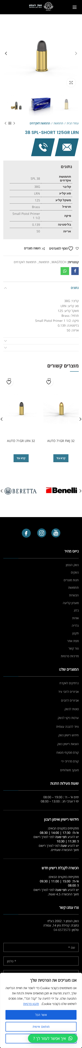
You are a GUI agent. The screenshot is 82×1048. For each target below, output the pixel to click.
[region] (41, 1010)
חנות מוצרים (71, 580)
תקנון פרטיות (31, 1004)
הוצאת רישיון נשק (68, 744)
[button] (53, 1038)
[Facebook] (75, 271)
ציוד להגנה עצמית (67, 726)
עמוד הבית (73, 123)
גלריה (75, 625)
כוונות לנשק (72, 709)
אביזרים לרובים (70, 700)
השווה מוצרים (32, 248)
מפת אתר (73, 641)
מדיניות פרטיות (70, 656)
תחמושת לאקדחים (40, 123)
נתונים (75, 288)
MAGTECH (59, 262)
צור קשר (73, 648)
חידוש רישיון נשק (68, 735)
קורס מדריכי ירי (70, 761)
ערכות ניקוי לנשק (68, 718)
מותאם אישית (41, 1026)
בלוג (76, 610)
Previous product (14, 123)
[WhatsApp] (65, 271)
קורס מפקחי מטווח (67, 752)
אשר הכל (41, 1015)
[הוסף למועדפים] (49, 382)
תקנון (75, 633)
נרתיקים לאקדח (69, 683)
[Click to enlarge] (71, 82)
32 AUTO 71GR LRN (21, 441)
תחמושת (58, 123)
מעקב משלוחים (69, 770)
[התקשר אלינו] (43, 147)
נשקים (75, 572)
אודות (75, 618)
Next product (5, 123)
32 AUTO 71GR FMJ (61, 441)
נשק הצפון (72, 565)
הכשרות (74, 595)
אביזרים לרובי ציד (68, 692)
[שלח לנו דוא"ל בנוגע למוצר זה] (67, 147)
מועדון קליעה (71, 603)
